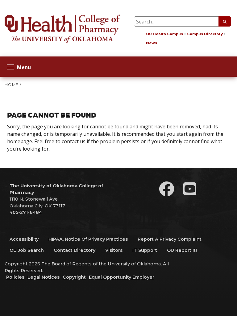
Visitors (114, 250)
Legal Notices (43, 277)
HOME (12, 84)
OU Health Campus (164, 34)
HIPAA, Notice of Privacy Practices (88, 239)
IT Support (144, 250)
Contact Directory (74, 250)
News (151, 43)
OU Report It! (182, 250)
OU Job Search (27, 250)
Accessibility (24, 239)
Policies (15, 277)
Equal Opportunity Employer (121, 277)
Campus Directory (205, 34)
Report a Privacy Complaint (170, 239)
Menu (24, 67)
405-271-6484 (26, 212)
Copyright (74, 277)
